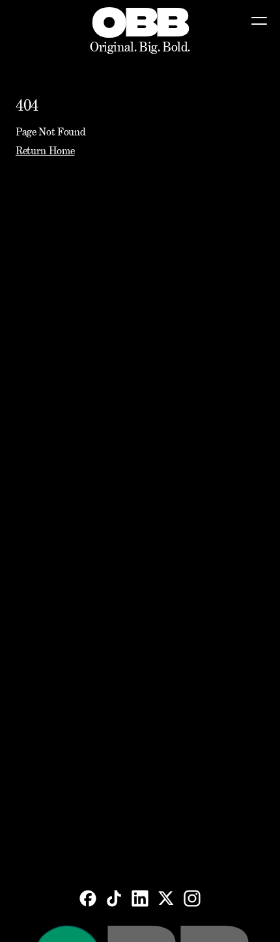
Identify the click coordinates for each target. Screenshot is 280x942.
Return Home (45, 151)
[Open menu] (259, 20)
